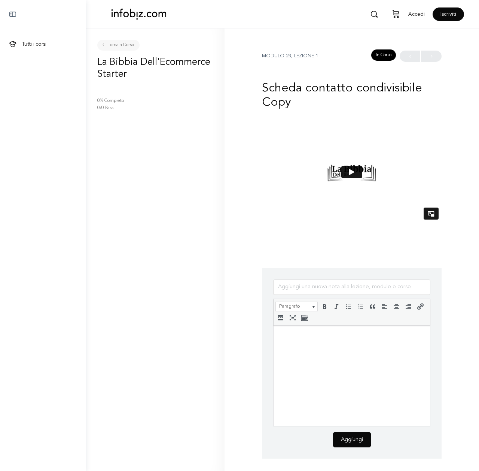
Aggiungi (352, 440)
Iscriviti (448, 14)
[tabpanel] (352, 172)
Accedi (416, 14)
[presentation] (296, 306)
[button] (296, 306)
